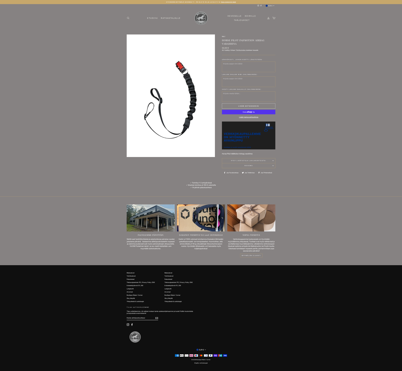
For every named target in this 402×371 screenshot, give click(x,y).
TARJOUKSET (242, 20)
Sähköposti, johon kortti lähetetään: (242, 59)
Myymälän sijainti (251, 255)
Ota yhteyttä (131, 298)
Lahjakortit (130, 289)
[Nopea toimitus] (251, 217)
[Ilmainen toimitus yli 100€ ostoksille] (201, 217)
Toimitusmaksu (241, 50)
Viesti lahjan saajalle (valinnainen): (241, 89)
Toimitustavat (131, 276)
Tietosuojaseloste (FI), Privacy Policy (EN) (141, 282)
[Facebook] (132, 324)
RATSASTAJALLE (171, 18)
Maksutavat (130, 273)
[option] (201, 2)
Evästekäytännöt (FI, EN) (135, 285)
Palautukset (130, 279)
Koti (223, 36)
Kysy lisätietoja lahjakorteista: (248, 160)
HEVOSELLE (235, 16)
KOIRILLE (250, 16)
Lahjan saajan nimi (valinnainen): (240, 74)
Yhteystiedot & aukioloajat (135, 301)
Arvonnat (130, 292)
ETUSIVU (152, 18)
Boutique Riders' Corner (135, 295)
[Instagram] (128, 324)
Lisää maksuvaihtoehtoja (248, 117)
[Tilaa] (156, 318)
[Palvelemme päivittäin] (151, 217)
